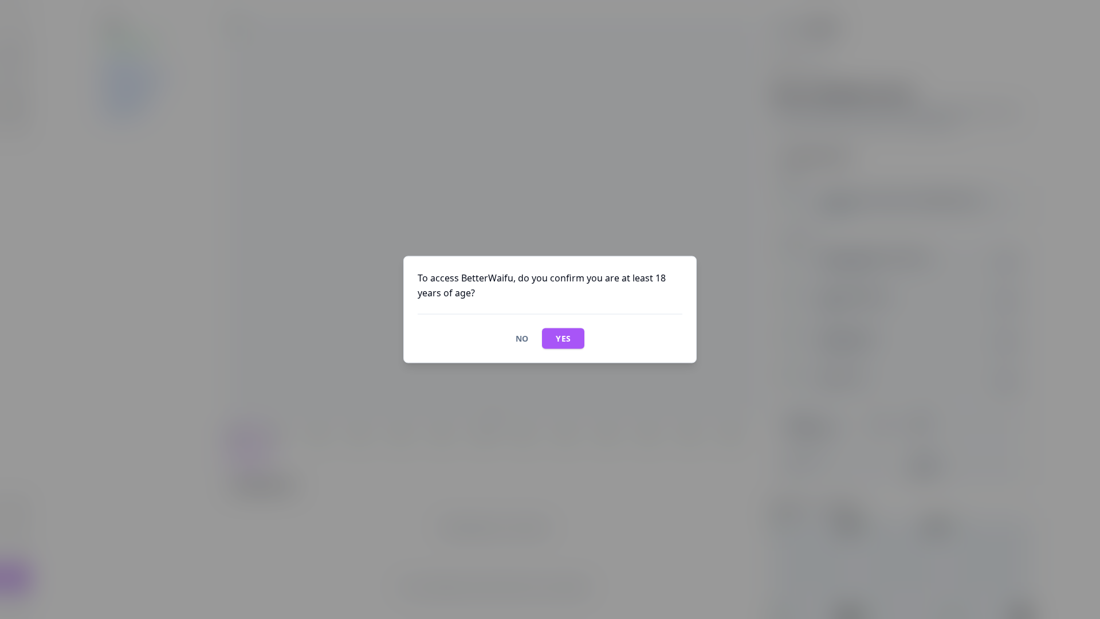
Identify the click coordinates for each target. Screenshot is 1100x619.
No (522, 338)
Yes (563, 338)
